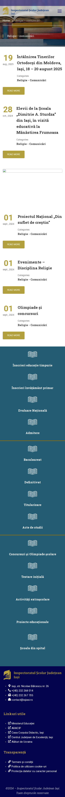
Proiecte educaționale (32, 622)
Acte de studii (32, 527)
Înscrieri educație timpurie (32, 365)
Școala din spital (32, 648)
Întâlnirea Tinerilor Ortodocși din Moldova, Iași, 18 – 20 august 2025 (39, 62)
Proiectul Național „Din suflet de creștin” (40, 219)
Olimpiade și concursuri (30, 310)
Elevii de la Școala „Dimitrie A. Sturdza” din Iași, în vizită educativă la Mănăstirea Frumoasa (37, 120)
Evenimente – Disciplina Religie (35, 265)
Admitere (33, 433)
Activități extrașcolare (32, 599)
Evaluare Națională (32, 410)
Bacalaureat (33, 459)
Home (6, 20)
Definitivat (32, 482)
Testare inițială (32, 577)
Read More (13, 90)
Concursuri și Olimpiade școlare (32, 554)
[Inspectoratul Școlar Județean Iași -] (26, 11)
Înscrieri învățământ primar (32, 388)
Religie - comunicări (31, 80)
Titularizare (32, 505)
